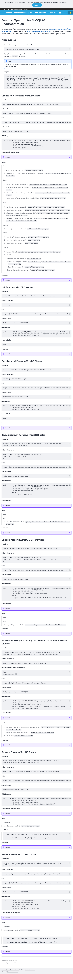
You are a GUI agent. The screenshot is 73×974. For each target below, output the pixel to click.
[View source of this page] (70, 20)
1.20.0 (52, 13)
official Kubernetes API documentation (38, 31)
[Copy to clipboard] (70, 49)
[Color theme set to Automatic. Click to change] (60, 13)
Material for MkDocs (12, 972)
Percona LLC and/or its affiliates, (10, 970)
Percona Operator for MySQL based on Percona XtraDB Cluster (32, 12)
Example (8, 157)
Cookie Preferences (30, 970)
